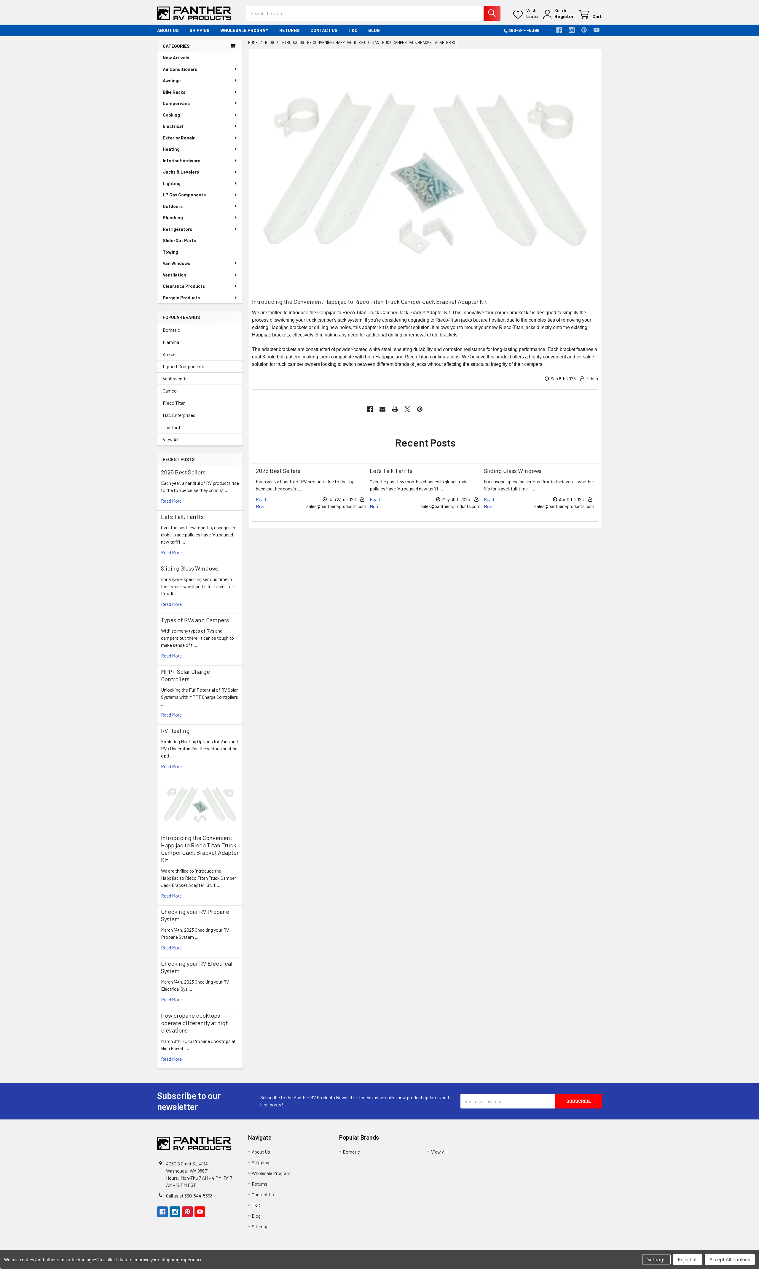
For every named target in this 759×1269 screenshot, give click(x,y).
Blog (374, 30)
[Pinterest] (584, 30)
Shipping (199, 30)
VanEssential (176, 378)
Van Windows (176, 263)
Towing (170, 252)
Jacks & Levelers (181, 171)
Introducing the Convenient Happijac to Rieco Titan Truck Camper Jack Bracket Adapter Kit (200, 848)
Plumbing (173, 217)
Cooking (171, 114)
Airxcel (169, 354)
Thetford (171, 427)
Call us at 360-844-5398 (189, 1195)
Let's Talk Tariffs (182, 516)
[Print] (395, 409)
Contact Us (324, 30)
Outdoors (173, 206)
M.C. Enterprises (179, 415)
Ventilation (174, 274)
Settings (656, 1259)
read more (171, 501)
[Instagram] (571, 30)
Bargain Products (181, 297)
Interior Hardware (181, 160)
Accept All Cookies (729, 1259)
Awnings (172, 80)
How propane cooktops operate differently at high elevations (195, 1023)
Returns (289, 30)
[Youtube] (596, 30)
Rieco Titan (174, 403)
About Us (168, 30)
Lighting (172, 183)
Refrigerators (177, 229)
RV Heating (175, 730)
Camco (170, 390)
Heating (171, 149)
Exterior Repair (179, 137)
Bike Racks (174, 92)
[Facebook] (559, 30)
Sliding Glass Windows (190, 568)
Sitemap (260, 1226)
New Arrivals (176, 57)
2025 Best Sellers (183, 472)
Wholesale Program (244, 30)
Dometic (171, 330)
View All (170, 439)
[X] (407, 409)
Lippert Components (183, 366)
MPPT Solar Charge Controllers (185, 675)
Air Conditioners (180, 69)
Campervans (176, 103)
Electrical (173, 126)
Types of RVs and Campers (195, 619)
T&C (353, 30)
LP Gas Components (184, 194)
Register (564, 16)
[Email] (382, 409)
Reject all (688, 1259)
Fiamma (171, 342)
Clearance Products (184, 286)
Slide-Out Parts (179, 240)
